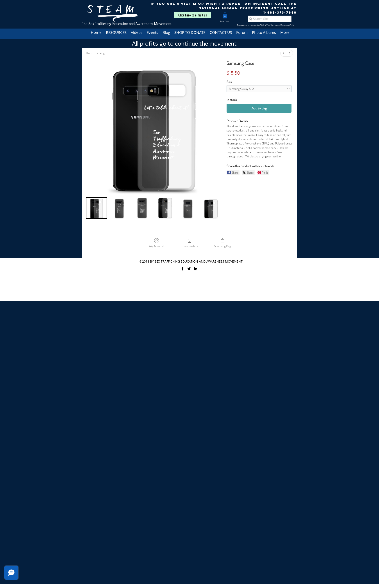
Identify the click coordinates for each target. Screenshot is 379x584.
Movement (163, 23)
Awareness (145, 23)
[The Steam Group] (189, 269)
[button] (224, 15)
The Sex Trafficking (97, 23)
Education (120, 23)
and (132, 23)
